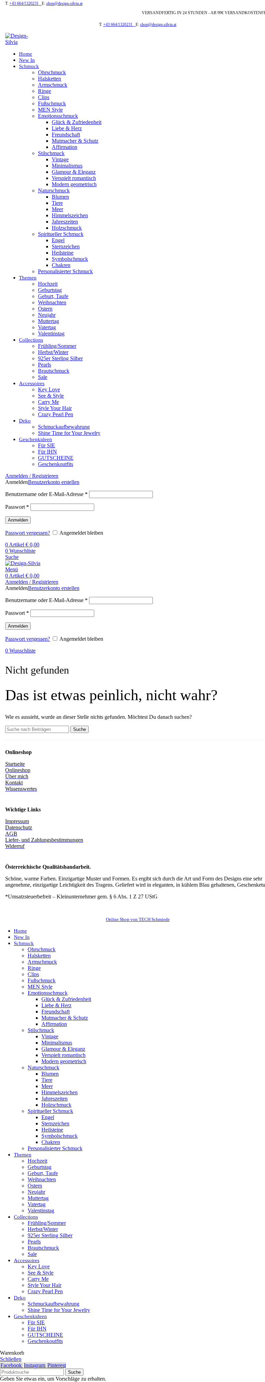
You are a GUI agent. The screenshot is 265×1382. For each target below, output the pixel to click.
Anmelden (18, 520)
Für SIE (46, 445)
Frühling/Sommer (57, 346)
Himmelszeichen (70, 215)
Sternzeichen (66, 246)
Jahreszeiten (65, 222)
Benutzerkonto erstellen (53, 482)
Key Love (49, 389)
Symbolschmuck (70, 259)
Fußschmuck (52, 103)
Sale (42, 377)
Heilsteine (62, 253)
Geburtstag (50, 290)
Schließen (10, 1359)
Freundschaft (66, 134)
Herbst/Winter (53, 352)
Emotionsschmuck (58, 116)
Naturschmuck (54, 190)
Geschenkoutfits (55, 464)
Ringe (44, 91)
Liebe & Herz (67, 128)
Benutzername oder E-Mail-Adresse (46, 494)
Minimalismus (67, 166)
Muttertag (48, 321)
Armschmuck (52, 85)
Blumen (60, 197)
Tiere (57, 203)
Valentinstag (51, 333)
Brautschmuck (53, 371)
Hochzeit (48, 284)
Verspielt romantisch (74, 178)
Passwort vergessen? (27, 533)
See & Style (51, 396)
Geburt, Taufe (53, 296)
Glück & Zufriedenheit (76, 122)
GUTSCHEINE (55, 458)
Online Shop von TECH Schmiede (138, 919)
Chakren (61, 265)
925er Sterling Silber (60, 358)
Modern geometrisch (74, 184)
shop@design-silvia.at (64, 3)
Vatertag (47, 327)
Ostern (45, 309)
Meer (57, 209)
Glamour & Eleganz (74, 172)
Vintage (60, 159)
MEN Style (50, 110)
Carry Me (48, 402)
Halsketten (49, 79)
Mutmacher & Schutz (75, 141)
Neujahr (47, 315)
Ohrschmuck (52, 72)
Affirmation (64, 147)
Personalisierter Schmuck (65, 271)
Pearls (44, 365)
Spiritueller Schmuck (61, 234)
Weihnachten (52, 302)
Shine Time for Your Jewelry (69, 433)
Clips (43, 97)
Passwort (17, 507)
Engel (58, 240)
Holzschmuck (67, 228)
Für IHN (47, 452)
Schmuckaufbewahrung (64, 427)
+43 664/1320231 (25, 3)
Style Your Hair (55, 408)
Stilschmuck (51, 153)
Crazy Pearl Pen (55, 414)
